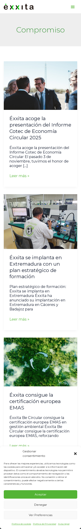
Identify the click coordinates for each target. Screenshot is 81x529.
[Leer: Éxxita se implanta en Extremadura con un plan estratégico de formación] (40, 221)
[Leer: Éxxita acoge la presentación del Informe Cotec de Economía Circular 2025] (40, 85)
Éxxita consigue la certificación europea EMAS (35, 401)
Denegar (40, 505)
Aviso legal (64, 523)
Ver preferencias (40, 515)
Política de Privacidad (44, 523)
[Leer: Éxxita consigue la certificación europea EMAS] (40, 361)
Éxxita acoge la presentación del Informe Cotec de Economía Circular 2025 (40, 127)
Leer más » (19, 176)
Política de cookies (21, 523)
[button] (75, 454)
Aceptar (40, 494)
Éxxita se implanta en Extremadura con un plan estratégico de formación (35, 267)
